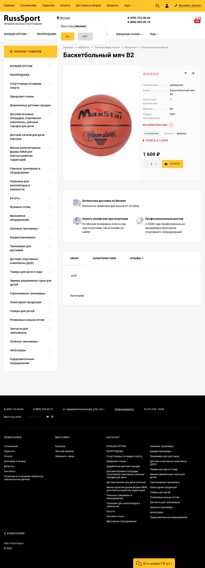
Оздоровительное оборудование (168, 517)
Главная (9, 5)
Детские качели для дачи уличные (126, 482)
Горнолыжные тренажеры (165, 482)
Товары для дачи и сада (164, 469)
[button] (154, 563)
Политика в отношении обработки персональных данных (23, 478)
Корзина (60, 446)
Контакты (9, 471)
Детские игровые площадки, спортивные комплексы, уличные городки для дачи (125, 474)
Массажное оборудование (122, 521)
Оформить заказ (64, 456)
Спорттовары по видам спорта (124, 456)
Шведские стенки (116, 461)
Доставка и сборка (88, 5)
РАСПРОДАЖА (115, 451)
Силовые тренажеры (162, 446)
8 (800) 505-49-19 (139, 22)
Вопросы (113, 5)
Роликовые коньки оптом (164, 497)
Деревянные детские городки (123, 466)
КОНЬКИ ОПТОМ (116, 446)
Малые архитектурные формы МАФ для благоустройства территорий (127, 489)
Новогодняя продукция (163, 487)
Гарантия (48, 5)
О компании (28, 5)
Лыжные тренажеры (161, 507)
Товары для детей (160, 492)
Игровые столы (115, 516)
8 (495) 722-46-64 (139, 17)
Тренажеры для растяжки (164, 456)
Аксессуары (156, 512)
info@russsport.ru (124, 409)
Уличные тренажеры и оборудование (119, 497)
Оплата (65, 5)
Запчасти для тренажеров (165, 502)
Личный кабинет (64, 451)
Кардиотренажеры (160, 451)
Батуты (111, 511)
